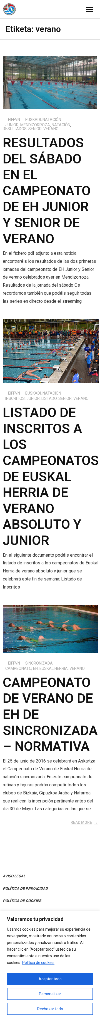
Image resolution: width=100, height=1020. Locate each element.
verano (51, 129)
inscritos (15, 398)
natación (61, 125)
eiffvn (14, 119)
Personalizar (50, 994)
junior (12, 125)
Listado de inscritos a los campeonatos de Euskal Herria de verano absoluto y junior (51, 476)
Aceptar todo (50, 979)
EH (35, 668)
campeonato (18, 668)
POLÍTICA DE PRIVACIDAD (25, 888)
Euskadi (33, 119)
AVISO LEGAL (14, 876)
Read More (81, 822)
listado (49, 398)
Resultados (15, 129)
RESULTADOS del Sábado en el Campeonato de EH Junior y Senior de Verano (47, 191)
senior (35, 129)
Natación (51, 119)
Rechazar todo (50, 1009)
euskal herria (53, 668)
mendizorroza (35, 125)
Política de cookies (38, 962)
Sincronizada (39, 663)
